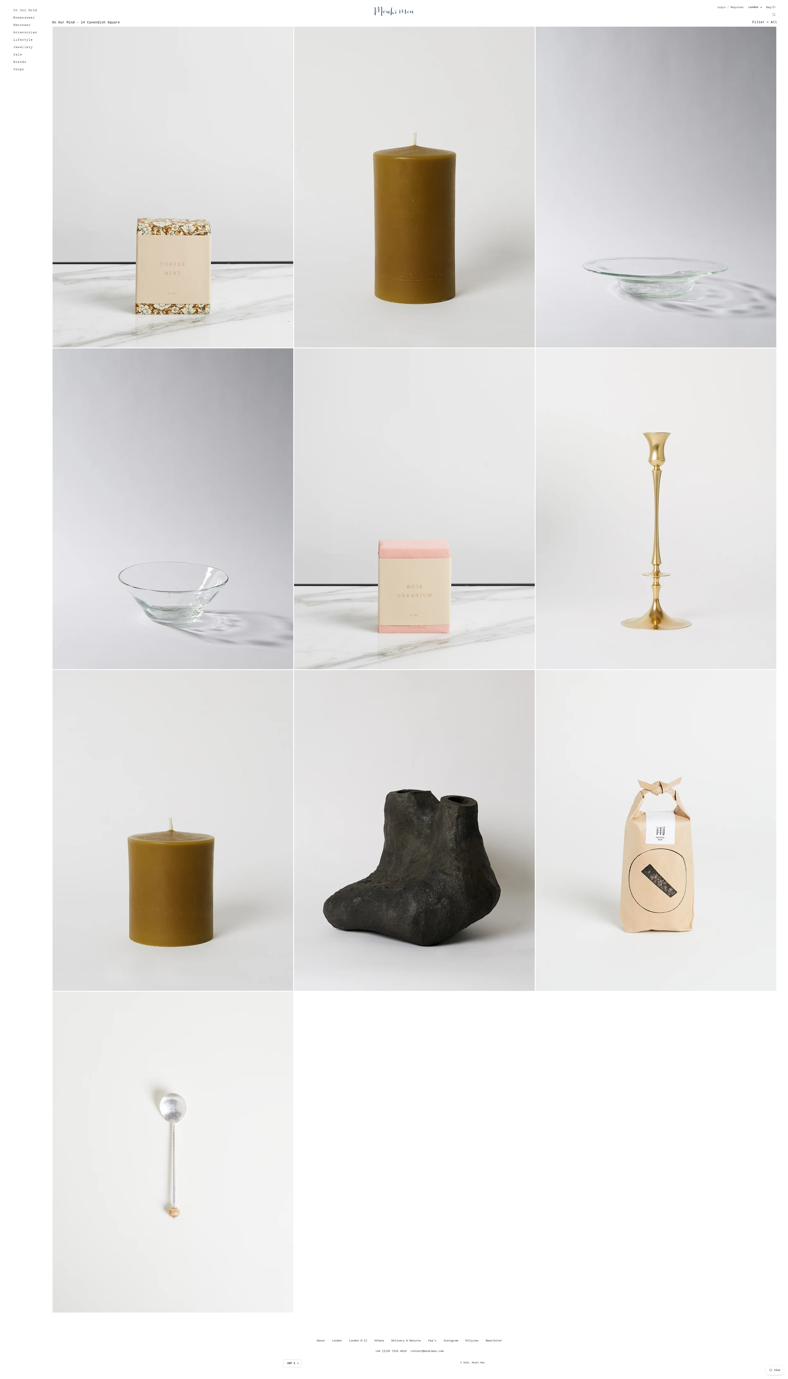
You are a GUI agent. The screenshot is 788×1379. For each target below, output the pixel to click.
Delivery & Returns (406, 1340)
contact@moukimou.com (427, 1351)
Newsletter (494, 1340)
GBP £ (291, 1363)
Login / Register (730, 7)
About (321, 1340)
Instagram (450, 1340)
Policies (472, 1340)
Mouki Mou (478, 1362)
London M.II (358, 1340)
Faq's (432, 1340)
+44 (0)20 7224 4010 (391, 1351)
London (753, 7)
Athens (379, 1340)
